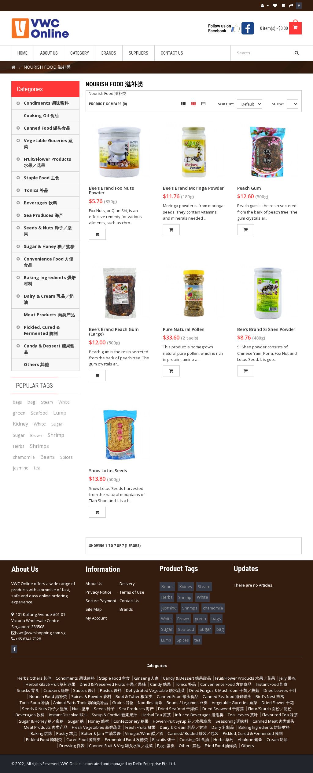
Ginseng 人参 (146, 678)
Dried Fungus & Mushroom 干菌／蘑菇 (224, 690)
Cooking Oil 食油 (41, 115)
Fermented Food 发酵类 (126, 739)
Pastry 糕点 (66, 733)
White (64, 402)
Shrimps (39, 446)
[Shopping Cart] (283, 5)
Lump (59, 412)
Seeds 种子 (104, 708)
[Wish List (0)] (275, 5)
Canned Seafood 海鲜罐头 (227, 696)
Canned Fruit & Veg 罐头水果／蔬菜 (121, 745)
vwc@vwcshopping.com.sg (41, 632)
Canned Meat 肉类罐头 (273, 721)
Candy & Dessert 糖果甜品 (49, 349)
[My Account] (265, 5)
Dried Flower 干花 (278, 702)
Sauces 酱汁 (84, 690)
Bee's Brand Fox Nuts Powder (111, 190)
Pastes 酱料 (111, 690)
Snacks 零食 (28, 690)
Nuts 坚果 (81, 708)
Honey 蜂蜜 (98, 721)
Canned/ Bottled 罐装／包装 (193, 733)
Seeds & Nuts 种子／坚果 (48, 231)
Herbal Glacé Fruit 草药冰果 (50, 684)
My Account (96, 618)
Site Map (94, 609)
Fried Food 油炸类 (221, 745)
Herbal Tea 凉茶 (156, 714)
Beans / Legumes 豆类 (187, 702)
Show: (278, 104)
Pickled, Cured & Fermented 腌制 (42, 330)
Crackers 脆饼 (56, 690)
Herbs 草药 (223, 739)
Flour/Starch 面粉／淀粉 (270, 708)
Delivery (127, 583)
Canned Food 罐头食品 (47, 128)
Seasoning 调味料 (231, 721)
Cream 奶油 (277, 739)
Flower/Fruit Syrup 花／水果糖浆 (182, 721)
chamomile (24, 457)
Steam (47, 402)
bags (17, 402)
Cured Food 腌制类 (83, 739)
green (19, 413)
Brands (126, 609)
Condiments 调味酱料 (46, 103)
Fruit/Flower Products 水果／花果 (47, 162)
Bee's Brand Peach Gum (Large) (114, 331)
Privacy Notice (99, 592)
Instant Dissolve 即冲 (68, 714)
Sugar (56, 424)
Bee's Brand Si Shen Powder (266, 329)
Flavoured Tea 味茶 (280, 714)
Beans (47, 457)
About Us (94, 583)
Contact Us (129, 600)
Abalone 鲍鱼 (250, 739)
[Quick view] (119, 151)
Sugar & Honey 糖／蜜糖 (49, 246)
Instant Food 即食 (272, 684)
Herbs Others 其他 (34, 678)
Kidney (20, 423)
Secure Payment (101, 600)
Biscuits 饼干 (163, 739)
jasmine (20, 468)
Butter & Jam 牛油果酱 (101, 733)
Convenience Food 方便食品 (48, 262)
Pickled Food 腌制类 (44, 739)
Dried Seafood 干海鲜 (178, 708)
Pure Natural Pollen (183, 329)
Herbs (18, 446)
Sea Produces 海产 (43, 215)
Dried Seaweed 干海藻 (223, 708)
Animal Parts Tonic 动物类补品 (80, 702)
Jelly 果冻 (287, 678)
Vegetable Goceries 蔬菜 (48, 143)
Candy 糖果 (160, 684)
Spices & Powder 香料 (91, 696)
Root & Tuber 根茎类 (134, 696)
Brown (36, 435)
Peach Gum (249, 188)
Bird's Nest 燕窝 (270, 696)
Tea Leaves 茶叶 (243, 714)
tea (37, 468)
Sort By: (226, 104)
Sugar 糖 (76, 721)
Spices (66, 457)
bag (31, 402)
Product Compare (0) (108, 104)
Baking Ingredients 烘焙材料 (50, 280)
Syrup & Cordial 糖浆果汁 (114, 714)
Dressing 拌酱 (72, 745)
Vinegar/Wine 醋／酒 (144, 733)
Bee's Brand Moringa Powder (193, 188)
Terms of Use (132, 592)
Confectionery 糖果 (131, 721)
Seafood (39, 413)
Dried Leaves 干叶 (280, 690)
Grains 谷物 (123, 702)
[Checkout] (291, 5)
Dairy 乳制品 (223, 727)
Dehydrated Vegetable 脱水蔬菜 (155, 690)
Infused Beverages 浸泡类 (199, 714)
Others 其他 (36, 364)
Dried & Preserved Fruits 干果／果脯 (113, 684)
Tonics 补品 (36, 190)
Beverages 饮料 (40, 203)
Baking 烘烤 (41, 733)
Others (247, 745)
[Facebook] (299, 5)
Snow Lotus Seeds (108, 470)
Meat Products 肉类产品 (49, 315)
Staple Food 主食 (41, 178)
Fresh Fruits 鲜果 (140, 727)
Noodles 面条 (150, 702)
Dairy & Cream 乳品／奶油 (49, 299)
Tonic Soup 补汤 (34, 702)
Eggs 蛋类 (166, 745)
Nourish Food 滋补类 (48, 696)
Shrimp (56, 435)
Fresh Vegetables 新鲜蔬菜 (96, 727)
